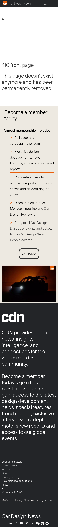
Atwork (48, 500)
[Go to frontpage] (17, 3)
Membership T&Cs (12, 492)
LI (11, 523)
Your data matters (12, 461)
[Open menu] (53, 3)
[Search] (45, 3)
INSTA (33, 523)
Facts (5, 484)
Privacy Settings (11, 477)
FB (17, 523)
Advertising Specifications (17, 480)
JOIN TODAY (29, 253)
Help (4, 488)
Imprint (6, 469)
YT (22, 523)
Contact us (8, 473)
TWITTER (27, 523)
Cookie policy (9, 465)
